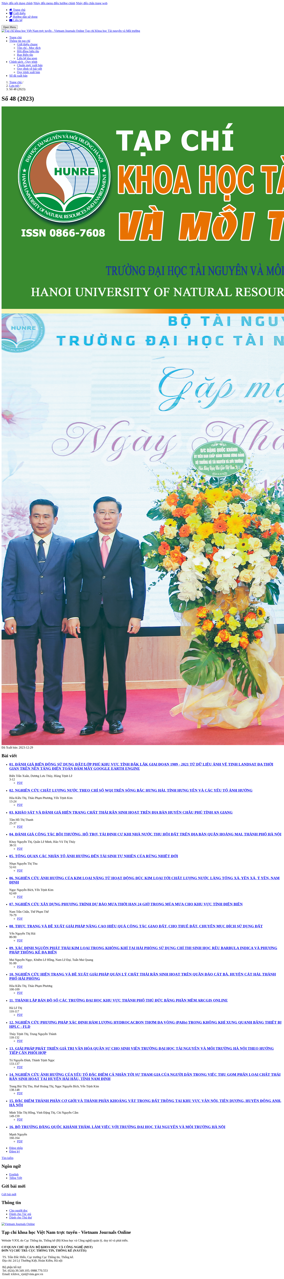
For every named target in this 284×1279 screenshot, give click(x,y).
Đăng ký (14, 1151)
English (14, 1174)
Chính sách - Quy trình (23, 61)
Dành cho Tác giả (20, 1214)
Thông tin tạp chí (19, 40)
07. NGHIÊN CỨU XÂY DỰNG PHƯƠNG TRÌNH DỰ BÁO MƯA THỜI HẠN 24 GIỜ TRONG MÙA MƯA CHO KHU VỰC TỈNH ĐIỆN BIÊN (126, 904)
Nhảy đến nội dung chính (17, 3)
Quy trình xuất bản (28, 72)
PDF (20, 782)
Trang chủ (18, 9)
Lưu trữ (14, 85)
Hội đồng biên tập (28, 51)
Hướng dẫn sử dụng (24, 16)
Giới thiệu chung (27, 44)
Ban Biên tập (25, 54)
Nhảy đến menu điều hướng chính (54, 3)
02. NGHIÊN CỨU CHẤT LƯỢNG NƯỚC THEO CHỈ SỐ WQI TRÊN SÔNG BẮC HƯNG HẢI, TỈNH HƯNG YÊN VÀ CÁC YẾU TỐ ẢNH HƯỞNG (131, 790)
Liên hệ (17, 20)
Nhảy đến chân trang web (91, 3)
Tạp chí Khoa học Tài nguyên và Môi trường (112, 30)
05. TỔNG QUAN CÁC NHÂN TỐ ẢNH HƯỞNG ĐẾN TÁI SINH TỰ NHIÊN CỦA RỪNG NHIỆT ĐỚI (93, 856)
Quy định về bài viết (29, 68)
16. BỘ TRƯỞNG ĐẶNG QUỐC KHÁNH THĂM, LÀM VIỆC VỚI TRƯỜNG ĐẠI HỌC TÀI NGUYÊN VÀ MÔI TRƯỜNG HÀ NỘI (117, 1127)
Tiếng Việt (15, 1178)
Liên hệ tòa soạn (27, 58)
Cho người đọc (18, 1210)
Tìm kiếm (7, 1158)
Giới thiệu (19, 13)
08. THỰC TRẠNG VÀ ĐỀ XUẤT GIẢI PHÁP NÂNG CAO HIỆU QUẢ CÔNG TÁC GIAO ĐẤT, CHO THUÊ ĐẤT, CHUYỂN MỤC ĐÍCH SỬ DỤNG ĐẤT (136, 926)
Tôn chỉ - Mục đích (29, 47)
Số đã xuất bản (18, 75)
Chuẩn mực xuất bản (30, 65)
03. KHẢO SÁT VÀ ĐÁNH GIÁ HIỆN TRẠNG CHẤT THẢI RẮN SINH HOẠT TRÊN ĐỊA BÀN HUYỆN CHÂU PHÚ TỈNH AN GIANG (121, 812)
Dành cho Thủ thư (20, 1217)
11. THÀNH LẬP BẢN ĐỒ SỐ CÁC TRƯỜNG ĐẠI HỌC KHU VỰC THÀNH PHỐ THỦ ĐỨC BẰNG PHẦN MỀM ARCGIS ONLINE (118, 1000)
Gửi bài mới (9, 1194)
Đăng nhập (16, 1148)
